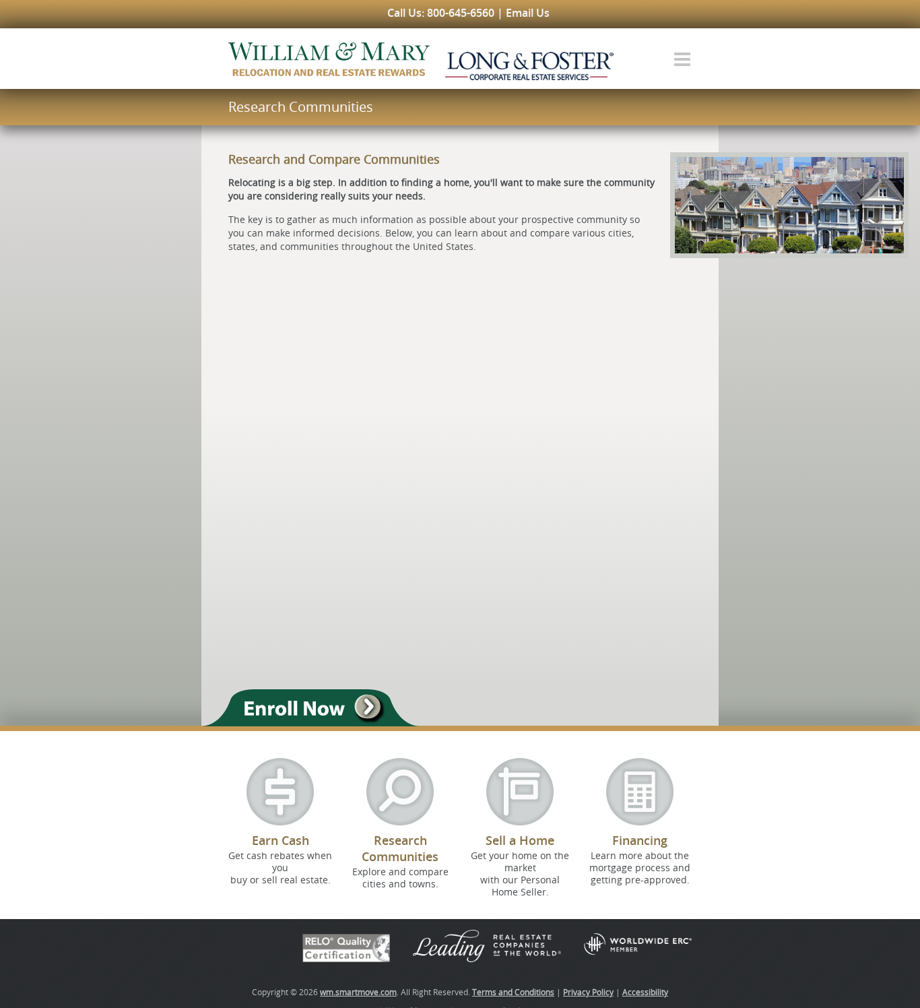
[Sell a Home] (520, 791)
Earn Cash (280, 840)
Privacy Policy (588, 991)
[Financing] (640, 791)
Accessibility (645, 991)
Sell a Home (520, 840)
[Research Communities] (400, 791)
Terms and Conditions (513, 991)
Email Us (528, 12)
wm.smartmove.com (358, 991)
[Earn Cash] (280, 791)
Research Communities (400, 848)
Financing (639, 840)
